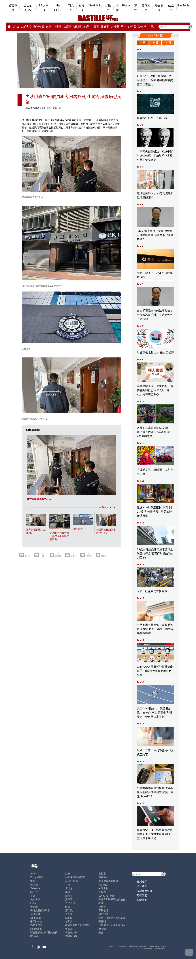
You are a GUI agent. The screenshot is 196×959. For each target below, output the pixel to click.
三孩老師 (103, 910)
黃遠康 (34, 906)
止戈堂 (69, 888)
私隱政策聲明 (144, 891)
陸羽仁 (34, 892)
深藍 (32, 881)
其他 (151, 26)
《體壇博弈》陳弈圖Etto (111, 925)
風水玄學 (35, 899)
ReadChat (35, 929)
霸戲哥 (69, 895)
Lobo (33, 903)
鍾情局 (34, 884)
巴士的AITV (28, 8)
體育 (135, 8)
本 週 (155, 42)
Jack (101, 903)
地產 (86, 26)
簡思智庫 (103, 914)
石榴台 (82, 8)
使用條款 (142, 886)
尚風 (67, 906)
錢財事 (78, 26)
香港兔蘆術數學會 (40, 910)
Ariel (32, 873)
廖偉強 (69, 910)
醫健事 (105, 26)
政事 (49, 26)
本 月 (168, 42)
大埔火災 (26, 26)
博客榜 (142, 26)
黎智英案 (38, 26)
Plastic (126, 5)
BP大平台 (44, 8)
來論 (100, 932)
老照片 (69, 921)
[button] (110, 507)
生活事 (171, 8)
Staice (68, 918)
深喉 (67, 873)
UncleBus (35, 918)
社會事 (57, 26)
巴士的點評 (36, 877)
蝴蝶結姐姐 (71, 936)
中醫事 (95, 26)
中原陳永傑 (36, 921)
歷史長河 (159, 8)
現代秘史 (103, 877)
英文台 (71, 8)
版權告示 (142, 881)
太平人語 (70, 903)
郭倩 (67, 884)
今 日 (142, 42)
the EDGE (58, 8)
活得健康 (35, 914)
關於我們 (142, 900)
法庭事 (67, 26)
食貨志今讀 (71, 932)
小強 (32, 895)
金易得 (102, 906)
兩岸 (123, 26)
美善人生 (145, 8)
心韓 (117, 8)
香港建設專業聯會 (108, 881)
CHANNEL (95, 5)
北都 (16, 26)
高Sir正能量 (71, 881)
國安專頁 (12, 8)
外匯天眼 (103, 888)
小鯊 (67, 892)
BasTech (183, 5)
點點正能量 (36, 925)
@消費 (132, 26)
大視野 (115, 26)
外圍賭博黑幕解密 (75, 877)
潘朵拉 (69, 914)
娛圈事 (108, 8)
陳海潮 (102, 929)
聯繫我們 (142, 895)
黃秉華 (69, 899)
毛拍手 (102, 873)
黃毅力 (102, 892)
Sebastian (35, 888)
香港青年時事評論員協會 (111, 899)
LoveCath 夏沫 (106, 895)
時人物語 (103, 884)
